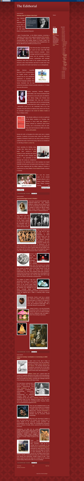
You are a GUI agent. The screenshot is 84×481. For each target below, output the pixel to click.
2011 (63, 78)
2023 (63, 32)
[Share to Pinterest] (36, 193)
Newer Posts (19, 465)
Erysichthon (45, 410)
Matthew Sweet (32, 373)
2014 (63, 74)
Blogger (46, 473)
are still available (32, 130)
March (64, 67)
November (64, 43)
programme (43, 446)
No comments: (28, 193)
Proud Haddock (37, 168)
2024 (63, 31)
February (64, 68)
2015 (63, 72)
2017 (63, 40)
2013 (63, 75)
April (63, 53)
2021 (63, 35)
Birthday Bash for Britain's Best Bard (27, 15)
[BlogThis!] (33, 193)
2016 (63, 71)
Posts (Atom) (23, 467)
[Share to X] (34, 193)
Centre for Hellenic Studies (41, 110)
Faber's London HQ (29, 142)
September (64, 45)
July (63, 49)
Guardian (47, 37)
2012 (63, 76)
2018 (63, 39)
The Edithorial (27, 6)
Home (33, 465)
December (64, 41)
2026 (63, 28)
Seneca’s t (39, 397)
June (63, 50)
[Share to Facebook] (35, 193)
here (47, 138)
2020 (63, 36)
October (64, 44)
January (64, 69)
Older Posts (47, 465)
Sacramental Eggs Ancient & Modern (27, 198)
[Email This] (32, 193)
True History (29, 378)
